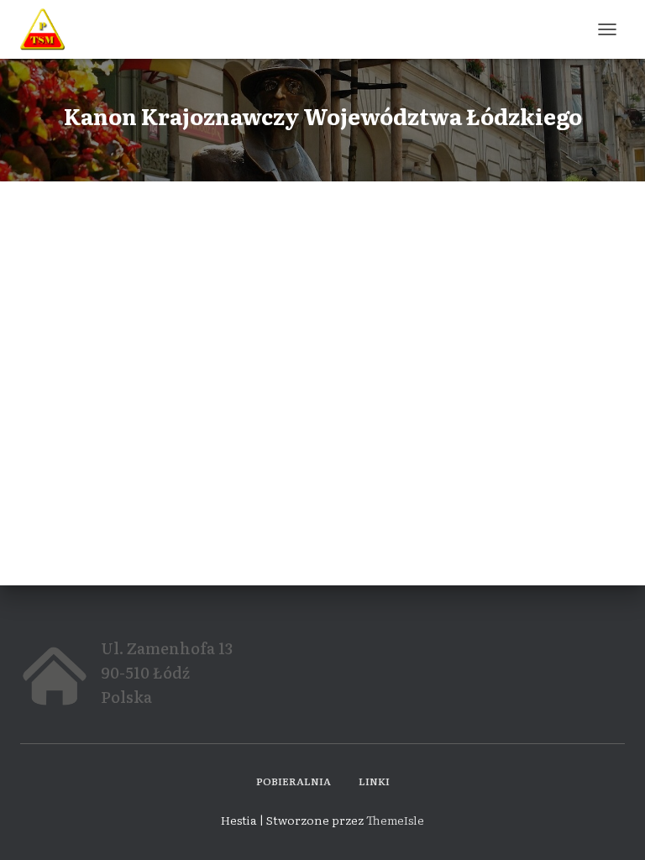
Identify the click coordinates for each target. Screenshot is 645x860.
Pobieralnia (293, 781)
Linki (374, 781)
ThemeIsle (395, 819)
